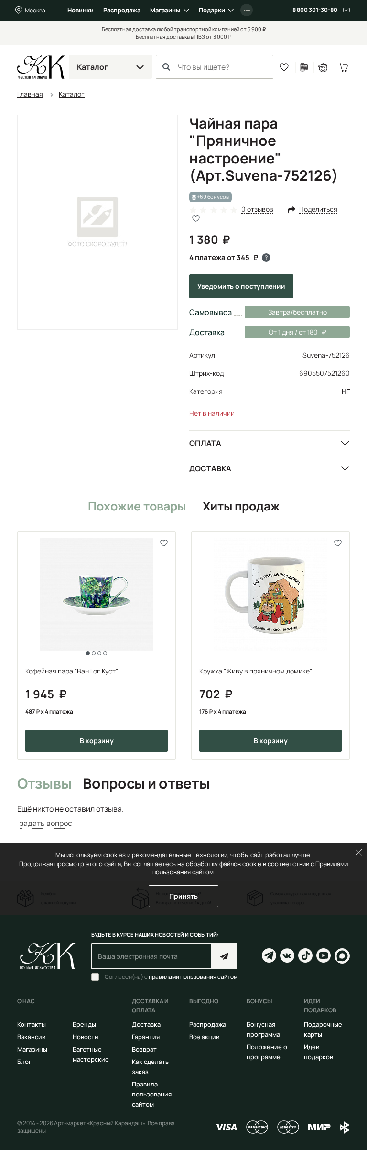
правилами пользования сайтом (193, 977)
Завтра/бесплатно (297, 311)
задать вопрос (46, 823)
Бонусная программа (263, 1029)
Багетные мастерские (91, 1054)
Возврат (144, 1049)
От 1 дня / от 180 (281, 331)
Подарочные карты (323, 1029)
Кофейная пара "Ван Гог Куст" (71, 670)
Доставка (210, 468)
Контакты (31, 1024)
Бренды (84, 1024)
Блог (24, 1061)
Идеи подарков (318, 1051)
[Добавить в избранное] (164, 542)
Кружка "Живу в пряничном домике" (255, 670)
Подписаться (224, 956)
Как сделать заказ (150, 1066)
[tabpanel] (183, 816)
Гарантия (146, 1036)
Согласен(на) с (171, 977)
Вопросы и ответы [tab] (146, 783)
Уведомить (241, 286)
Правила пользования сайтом (152, 1094)
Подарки (212, 10)
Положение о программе (267, 1051)
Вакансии (31, 1036)
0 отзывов (257, 210)
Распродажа (121, 10)
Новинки (80, 10)
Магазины (165, 10)
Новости (85, 1036)
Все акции (204, 1036)
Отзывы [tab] (44, 783)
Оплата (205, 443)
